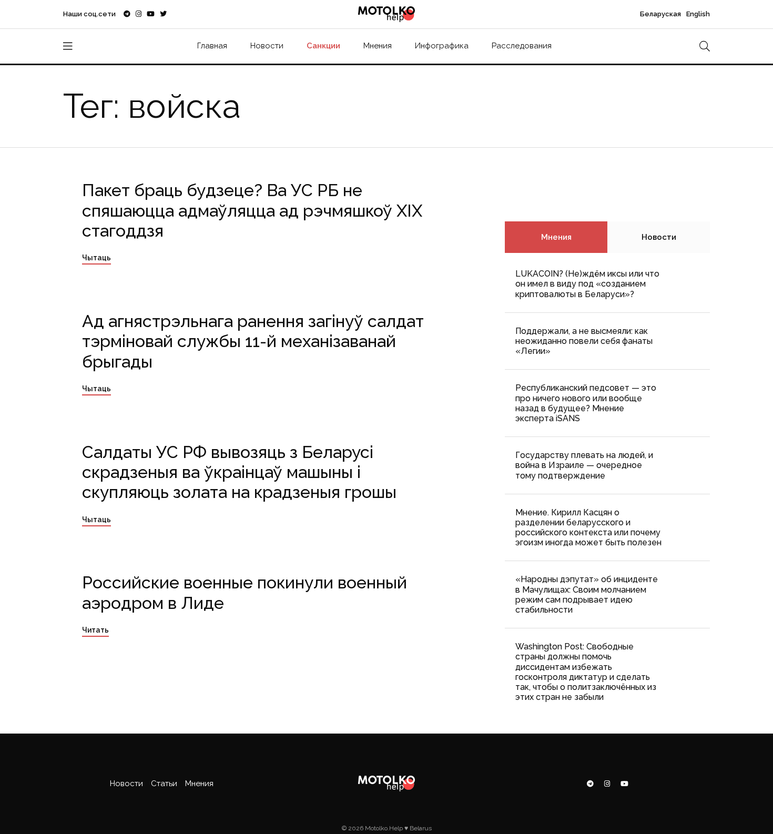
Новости (266, 45)
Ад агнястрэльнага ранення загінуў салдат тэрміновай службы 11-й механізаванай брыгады (253, 341)
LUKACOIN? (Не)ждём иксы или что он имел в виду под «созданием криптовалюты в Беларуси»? (587, 284)
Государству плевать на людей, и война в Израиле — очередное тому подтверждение (584, 465)
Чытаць (96, 257)
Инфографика (442, 45)
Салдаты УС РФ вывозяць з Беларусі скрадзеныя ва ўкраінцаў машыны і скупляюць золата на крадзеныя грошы (239, 472)
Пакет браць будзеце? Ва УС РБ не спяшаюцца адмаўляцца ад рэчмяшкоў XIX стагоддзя (252, 210)
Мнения (377, 45)
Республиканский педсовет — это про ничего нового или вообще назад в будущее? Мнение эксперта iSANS (585, 403)
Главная (212, 45)
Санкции (323, 45)
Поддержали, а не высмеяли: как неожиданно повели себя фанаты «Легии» (584, 341)
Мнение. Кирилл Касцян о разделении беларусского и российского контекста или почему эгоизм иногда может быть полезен (588, 527)
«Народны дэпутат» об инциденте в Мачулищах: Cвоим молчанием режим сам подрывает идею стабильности (586, 594)
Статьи (164, 783)
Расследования (522, 45)
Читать (95, 630)
